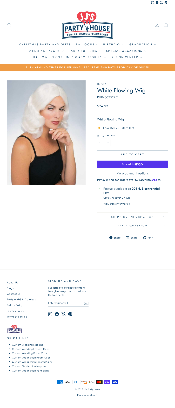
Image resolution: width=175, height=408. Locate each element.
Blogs (10, 288)
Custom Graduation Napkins (29, 366)
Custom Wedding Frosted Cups (30, 349)
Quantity (106, 136)
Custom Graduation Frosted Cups (32, 361)
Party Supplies (83, 50)
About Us (12, 282)
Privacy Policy (15, 311)
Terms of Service (17, 316)
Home (100, 84)
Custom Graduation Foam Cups (31, 357)
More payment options (133, 173)
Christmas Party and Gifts (45, 44)
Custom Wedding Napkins (27, 344)
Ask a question (132, 225)
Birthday (112, 44)
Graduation (141, 44)
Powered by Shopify (87, 394)
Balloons (86, 44)
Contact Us (13, 293)
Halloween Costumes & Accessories (68, 57)
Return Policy (15, 305)
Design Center (125, 57)
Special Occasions (125, 50)
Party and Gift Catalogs (21, 299)
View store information (116, 203)
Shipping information (132, 216)
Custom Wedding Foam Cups (29, 353)
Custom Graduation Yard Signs (30, 370)
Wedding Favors (45, 50)
